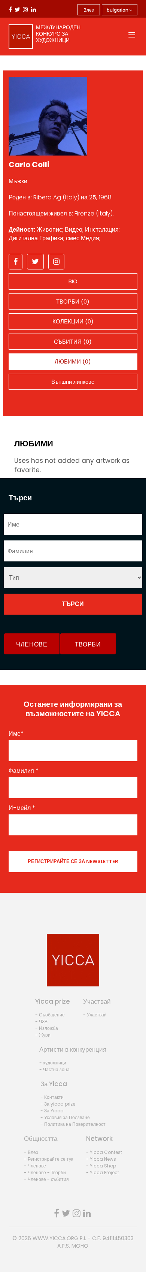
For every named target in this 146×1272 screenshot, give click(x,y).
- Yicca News (101, 1159)
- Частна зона (54, 1069)
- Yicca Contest (104, 1152)
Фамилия (24, 771)
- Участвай (95, 1015)
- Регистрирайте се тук (48, 1159)
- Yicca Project (102, 1172)
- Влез (31, 1152)
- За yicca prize (57, 1104)
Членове (32, 644)
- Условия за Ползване (65, 1117)
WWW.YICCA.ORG (55, 1238)
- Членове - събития (46, 1179)
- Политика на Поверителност (73, 1124)
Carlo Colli (29, 164)
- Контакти (52, 1097)
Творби (88, 644)
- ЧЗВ (41, 1021)
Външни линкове (72, 382)
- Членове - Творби (45, 1172)
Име (16, 734)
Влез (88, 10)
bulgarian (118, 10)
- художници (52, 1063)
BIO (73, 281)
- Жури (43, 1035)
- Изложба (46, 1028)
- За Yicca (52, 1110)
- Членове (35, 1166)
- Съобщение (50, 1015)
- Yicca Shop (101, 1166)
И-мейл (22, 808)
